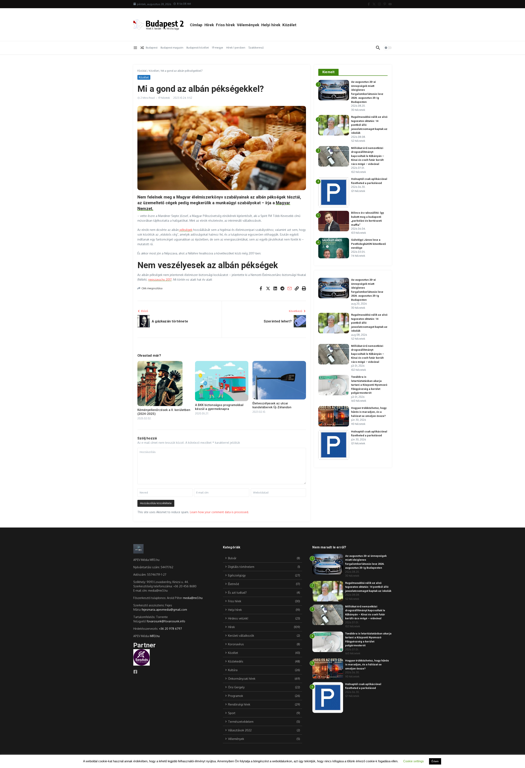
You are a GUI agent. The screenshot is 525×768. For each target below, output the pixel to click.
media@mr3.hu (193, 598)
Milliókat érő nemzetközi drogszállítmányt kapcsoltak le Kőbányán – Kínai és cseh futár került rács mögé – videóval (367, 156)
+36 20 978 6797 (170, 628)
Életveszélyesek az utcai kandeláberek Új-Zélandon (271, 405)
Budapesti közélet (197, 47)
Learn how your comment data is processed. (219, 512)
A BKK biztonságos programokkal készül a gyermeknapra (219, 407)
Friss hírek (225, 25)
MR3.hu (155, 636)
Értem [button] (435, 761)
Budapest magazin (172, 47)
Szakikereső (256, 47)
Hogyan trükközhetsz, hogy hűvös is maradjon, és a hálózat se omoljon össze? (369, 411)
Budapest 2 (165, 23)
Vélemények (248, 25)
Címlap (196, 25)
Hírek (209, 25)
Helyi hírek (270, 25)
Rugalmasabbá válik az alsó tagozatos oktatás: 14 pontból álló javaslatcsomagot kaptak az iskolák (368, 586)
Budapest (152, 47)
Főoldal (142, 70)
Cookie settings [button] (413, 761)
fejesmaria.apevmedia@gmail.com (164, 609)
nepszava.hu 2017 (160, 279)
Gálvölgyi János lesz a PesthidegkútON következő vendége (368, 243)
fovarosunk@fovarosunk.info (166, 621)
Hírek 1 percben (235, 47)
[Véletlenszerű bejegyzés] (142, 47)
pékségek (185, 229)
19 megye (217, 47)
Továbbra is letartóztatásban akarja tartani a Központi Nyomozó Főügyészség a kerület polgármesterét (369, 384)
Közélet (289, 25)
